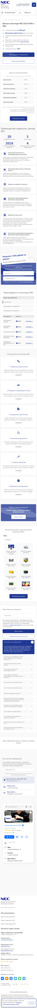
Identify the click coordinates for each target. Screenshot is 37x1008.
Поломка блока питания (9, 332)
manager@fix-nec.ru (7, 950)
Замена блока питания (8, 84)
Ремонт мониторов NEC (8, 917)
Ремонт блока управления (9, 88)
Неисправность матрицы (7, 321)
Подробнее (18, 375)
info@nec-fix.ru (5, 946)
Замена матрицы (7, 79)
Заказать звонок (18, 517)
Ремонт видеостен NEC (8, 920)
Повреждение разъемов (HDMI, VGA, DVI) (8, 343)
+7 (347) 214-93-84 (23, 4)
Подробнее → (29, 321)
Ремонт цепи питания (8, 102)
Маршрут (10, 836)
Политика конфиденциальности (18, 992)
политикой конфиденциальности (25, 281)
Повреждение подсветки (6, 326)
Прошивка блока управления (10, 97)
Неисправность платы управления (8, 336)
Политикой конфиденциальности (18, 774)
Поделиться (2, 978)
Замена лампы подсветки (9, 93)
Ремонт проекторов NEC (8, 924)
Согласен (31, 1003)
